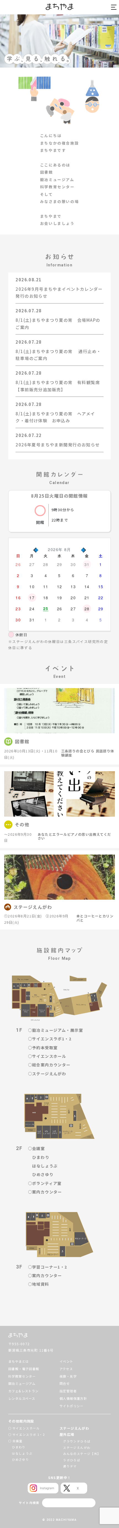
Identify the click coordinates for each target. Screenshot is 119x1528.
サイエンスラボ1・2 (51, 1038)
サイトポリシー (72, 1406)
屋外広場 (67, 1434)
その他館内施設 (21, 1421)
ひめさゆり (42, 1174)
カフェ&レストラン (23, 1391)
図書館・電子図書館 (23, 1369)
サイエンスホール (49, 1056)
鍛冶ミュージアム (21, 1383)
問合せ (65, 1383)
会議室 (38, 1148)
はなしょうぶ (45, 1166)
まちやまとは (18, 1361)
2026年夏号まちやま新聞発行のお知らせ (57, 444)
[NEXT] (83, 549)
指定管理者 (68, 1391)
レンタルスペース (21, 1398)
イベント (66, 1361)
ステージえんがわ (49, 1073)
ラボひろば (71, 1460)
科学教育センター (22, 1376)
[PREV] (35, 549)
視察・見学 (68, 1376)
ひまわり (40, 1157)
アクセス (66, 1369)
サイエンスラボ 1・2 (28, 1434)
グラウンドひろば (76, 1441)
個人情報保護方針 (73, 1398)
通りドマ (70, 1466)
